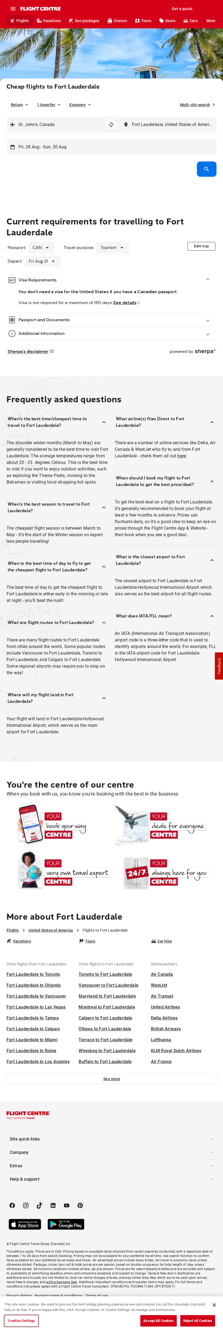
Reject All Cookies (197, 1321)
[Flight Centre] (41, 9)
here (181, 455)
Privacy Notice (19, 1296)
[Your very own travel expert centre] (59, 872)
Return (17, 105)
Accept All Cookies (158, 1321)
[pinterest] (80, 1205)
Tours (146, 21)
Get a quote (182, 9)
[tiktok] (39, 1205)
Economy (77, 105)
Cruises (120, 21)
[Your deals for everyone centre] (164, 825)
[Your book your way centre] (59, 825)
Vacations (52, 21)
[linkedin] (53, 1205)
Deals (170, 21)
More (211, 21)
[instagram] (26, 1205)
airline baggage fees (61, 1282)
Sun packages (87, 21)
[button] (112, 1079)
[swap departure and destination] (111, 124)
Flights (22, 21)
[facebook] (12, 1205)
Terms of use (97, 1296)
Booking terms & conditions (58, 1296)
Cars (194, 21)
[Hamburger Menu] (13, 8)
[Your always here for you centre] (164, 872)
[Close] (214, 1305)
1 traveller (46, 105)
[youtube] (66, 1205)
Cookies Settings (21, 1321)
